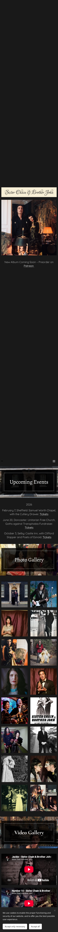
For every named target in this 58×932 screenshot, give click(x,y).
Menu (54, 461)
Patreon (29, 266)
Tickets (44, 514)
